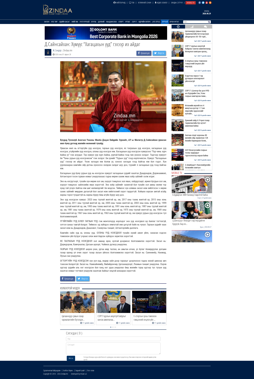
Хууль (93, 22)
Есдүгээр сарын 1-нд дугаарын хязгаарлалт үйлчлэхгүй (198, 79)
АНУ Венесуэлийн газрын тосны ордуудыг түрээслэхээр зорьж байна (198, 153)
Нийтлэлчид (120, 2)
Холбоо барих (68, 370)
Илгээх (71, 358)
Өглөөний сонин (144, 2)
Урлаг (127, 22)
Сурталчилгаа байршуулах (52, 370)
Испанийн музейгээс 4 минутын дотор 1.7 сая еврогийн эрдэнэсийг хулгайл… (198, 109)
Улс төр (54, 22)
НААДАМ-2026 (111, 22)
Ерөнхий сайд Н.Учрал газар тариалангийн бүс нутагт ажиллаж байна (198, 123)
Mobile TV (190, 2)
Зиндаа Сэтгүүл (177, 2)
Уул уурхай (84, 22)
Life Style (156, 22)
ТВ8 (132, 2)
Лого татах (90, 370)
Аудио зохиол (161, 2)
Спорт (120, 22)
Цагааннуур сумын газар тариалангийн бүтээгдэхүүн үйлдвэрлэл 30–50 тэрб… (198, 34)
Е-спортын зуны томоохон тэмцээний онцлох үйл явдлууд (198, 64)
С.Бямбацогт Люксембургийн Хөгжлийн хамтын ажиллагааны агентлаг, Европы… (198, 169)
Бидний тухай (80, 370)
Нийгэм (75, 22)
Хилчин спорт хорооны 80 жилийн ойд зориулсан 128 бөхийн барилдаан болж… (198, 138)
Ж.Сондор (57, 50)
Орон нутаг (174, 22)
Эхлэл (46, 22)
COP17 (134, 22)
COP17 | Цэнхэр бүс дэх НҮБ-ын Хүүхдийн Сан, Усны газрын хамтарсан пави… (198, 93)
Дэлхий (101, 22)
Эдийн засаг (64, 22)
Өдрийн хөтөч (144, 22)
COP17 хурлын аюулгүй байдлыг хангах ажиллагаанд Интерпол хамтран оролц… (198, 49)
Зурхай (165, 22)
